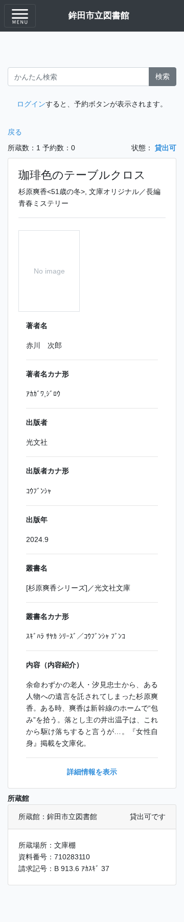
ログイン (31, 104)
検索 (162, 76)
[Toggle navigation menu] (20, 16)
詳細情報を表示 (92, 772)
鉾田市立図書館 (98, 15)
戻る (15, 132)
